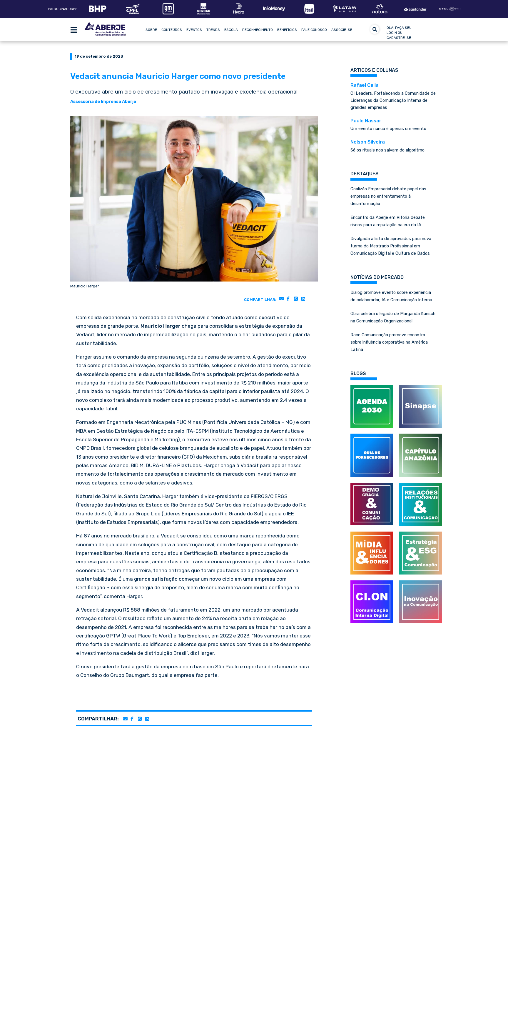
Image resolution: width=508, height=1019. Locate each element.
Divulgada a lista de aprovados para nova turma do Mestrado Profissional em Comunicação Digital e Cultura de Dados (390, 246)
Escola (231, 30)
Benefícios (287, 30)
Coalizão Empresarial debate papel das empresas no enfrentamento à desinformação (388, 196)
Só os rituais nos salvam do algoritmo (387, 146)
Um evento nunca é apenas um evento (388, 124)
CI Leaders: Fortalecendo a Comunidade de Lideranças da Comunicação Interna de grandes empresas (393, 96)
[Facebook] (288, 299)
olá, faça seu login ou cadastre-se (399, 33)
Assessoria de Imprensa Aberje (103, 101)
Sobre (151, 30)
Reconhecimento (257, 30)
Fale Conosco (314, 30)
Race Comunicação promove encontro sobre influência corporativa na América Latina (389, 342)
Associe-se (341, 30)
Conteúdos (171, 30)
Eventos (194, 30)
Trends (213, 30)
